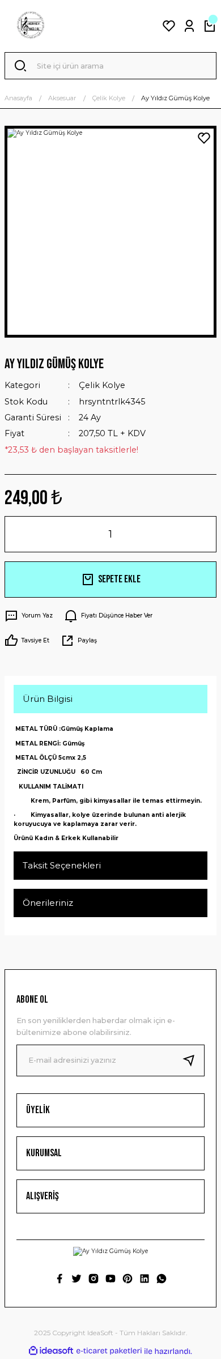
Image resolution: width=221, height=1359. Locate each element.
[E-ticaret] (109, 1351)
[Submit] (193, 1060)
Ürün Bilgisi (48, 698)
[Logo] (31, 26)
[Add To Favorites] (204, 138)
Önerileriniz (48, 902)
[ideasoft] (51, 1351)
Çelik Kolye (102, 385)
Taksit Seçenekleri (62, 865)
